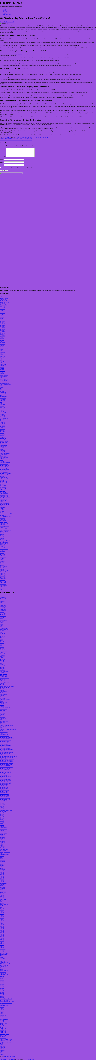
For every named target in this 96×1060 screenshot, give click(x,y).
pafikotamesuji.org (4, 465)
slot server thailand (4, 678)
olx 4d (1, 639)
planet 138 (2, 404)
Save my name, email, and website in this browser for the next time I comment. (20, 167)
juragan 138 (3, 412)
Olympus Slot (3, 305)
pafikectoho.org (3, 773)
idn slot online (3, 380)
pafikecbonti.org (4, 787)
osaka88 (2, 993)
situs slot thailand (4, 439)
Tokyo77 (2, 632)
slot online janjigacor (5, 453)
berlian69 (2, 808)
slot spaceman (3, 477)
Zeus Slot (2, 684)
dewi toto (2, 433)
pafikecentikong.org (4, 788)
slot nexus (2, 524)
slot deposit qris (3, 501)
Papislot (2, 419)
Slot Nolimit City (4, 721)
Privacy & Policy (7, 14)
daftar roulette (3, 396)
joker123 (2, 353)
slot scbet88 (3, 605)
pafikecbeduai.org (4, 786)
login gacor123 (38, 137)
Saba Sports (3, 726)
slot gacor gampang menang (6, 723)
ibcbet (1, 719)
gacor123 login (23, 137)
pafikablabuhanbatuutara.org (7, 749)
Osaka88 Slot (3, 569)
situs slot (2, 373)
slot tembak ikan (4, 385)
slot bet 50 (2, 356)
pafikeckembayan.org (5, 791)
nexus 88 (2, 661)
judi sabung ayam (4, 495)
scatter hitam (3, 492)
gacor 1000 (2, 434)
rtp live (1, 715)
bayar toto (2, 425)
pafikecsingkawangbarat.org (6, 757)
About (4, 10)
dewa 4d (2, 430)
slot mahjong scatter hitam (6, 810)
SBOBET (2, 648)
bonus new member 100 (5, 854)
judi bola (2, 391)
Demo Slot (2, 717)
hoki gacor (2, 437)
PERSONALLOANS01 (12, 3)
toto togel (2, 558)
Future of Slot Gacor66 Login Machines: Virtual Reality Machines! (16, 138)
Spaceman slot (3, 709)
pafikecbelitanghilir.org (5, 776)
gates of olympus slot (5, 497)
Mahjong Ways (3, 675)
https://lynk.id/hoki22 (5, 1000)
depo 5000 (2, 429)
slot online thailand (4, 503)
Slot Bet (2, 857)
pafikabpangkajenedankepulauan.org (8, 756)
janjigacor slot (3, 454)
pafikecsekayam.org (4, 796)
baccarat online (3, 442)
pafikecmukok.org (4, 794)
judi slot (2, 621)
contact (4, 13)
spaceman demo (4, 457)
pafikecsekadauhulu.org (5, 783)
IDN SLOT (3, 306)
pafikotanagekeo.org (5, 462)
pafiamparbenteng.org (5, 753)
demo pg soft (3, 456)
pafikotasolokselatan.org (5, 474)
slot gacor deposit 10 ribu (6, 1039)
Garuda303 (2, 371)
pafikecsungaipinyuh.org (6, 771)
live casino (2, 968)
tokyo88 (2, 950)
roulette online (3, 829)
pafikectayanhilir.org (5, 799)
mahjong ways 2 (4, 298)
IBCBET (2, 647)
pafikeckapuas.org (4, 790)
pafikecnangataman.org (5, 780)
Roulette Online (4, 628)
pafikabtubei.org (4, 744)
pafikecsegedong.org (5, 768)
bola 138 (2, 643)
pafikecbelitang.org (4, 775)
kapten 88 (2, 415)
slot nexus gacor (4, 493)
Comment (3, 156)
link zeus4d (2, 1036)
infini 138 (2, 407)
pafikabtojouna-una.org (5, 750)
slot (1, 377)
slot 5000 (2, 527)
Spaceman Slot (3, 679)
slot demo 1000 (3, 691)
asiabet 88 (2, 423)
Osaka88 (2, 567)
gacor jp (2, 435)
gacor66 (2, 484)
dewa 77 (2, 640)
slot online (2, 400)
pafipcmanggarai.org (5, 746)
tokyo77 (2, 730)
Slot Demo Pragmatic (5, 707)
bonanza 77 (2, 426)
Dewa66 (2, 317)
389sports (2, 554)
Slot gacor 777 (3, 674)
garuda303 (2, 321)
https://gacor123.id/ (4, 542)
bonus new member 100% (6, 514)
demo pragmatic (4, 379)
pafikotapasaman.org (5, 736)
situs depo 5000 (3, 578)
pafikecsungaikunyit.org (5, 772)
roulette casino (3, 394)
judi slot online (3, 566)
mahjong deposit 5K (5, 302)
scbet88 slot (3, 608)
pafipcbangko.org (4, 470)
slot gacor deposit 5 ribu (5, 1042)
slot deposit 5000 (4, 483)
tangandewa (3, 520)
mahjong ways (3, 522)
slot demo (2, 1044)
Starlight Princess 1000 (5, 516)
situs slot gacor (3, 620)
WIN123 (2, 908)
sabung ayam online (4, 682)
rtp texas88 (2, 614)
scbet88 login (3, 606)
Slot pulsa (2, 710)
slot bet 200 (2, 949)
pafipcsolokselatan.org (5, 473)
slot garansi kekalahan (5, 699)
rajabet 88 (2, 666)
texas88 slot (3, 616)
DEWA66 (2, 307)
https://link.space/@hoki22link (7, 1001)
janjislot (2, 361)
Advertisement (6, 12)
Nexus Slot (2, 655)
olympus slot (3, 959)
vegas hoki (2, 668)
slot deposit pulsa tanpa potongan (8, 729)
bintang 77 (2, 414)
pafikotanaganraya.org (5, 745)
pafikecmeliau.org (4, 792)
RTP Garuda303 (4, 418)
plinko (1, 1024)
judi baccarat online (4, 383)
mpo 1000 (2, 659)
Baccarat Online (4, 629)
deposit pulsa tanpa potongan (7, 686)
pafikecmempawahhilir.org (6, 764)
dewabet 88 (2, 431)
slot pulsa (2, 350)
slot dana (2, 345)
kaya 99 (2, 411)
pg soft (1, 802)
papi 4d (2, 663)
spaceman (2, 352)
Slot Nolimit (3, 692)
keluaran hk (3, 398)
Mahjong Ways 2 (4, 702)
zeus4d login (3, 1028)
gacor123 (17, 137)
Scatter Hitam (3, 891)
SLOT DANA (3, 651)
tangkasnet (2, 342)
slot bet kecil (3, 364)
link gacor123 (18, 54)
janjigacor (2, 551)
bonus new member (4, 504)
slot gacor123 (46, 137)
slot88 (1, 625)
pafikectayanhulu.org (5, 798)
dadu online (3, 955)
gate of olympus (4, 970)
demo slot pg (3, 848)
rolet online (2, 381)
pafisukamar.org (4, 464)
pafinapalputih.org (4, 741)
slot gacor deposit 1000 (5, 1040)
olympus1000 (3, 515)
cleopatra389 (11, 22)
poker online (3, 438)
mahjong (2, 969)
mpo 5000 (2, 660)
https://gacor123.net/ (5, 540)
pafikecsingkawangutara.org (6, 763)
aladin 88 (2, 408)
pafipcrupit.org (3, 468)
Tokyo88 (2, 703)
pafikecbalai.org (4, 784)
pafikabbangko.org (4, 469)
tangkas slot (3, 399)
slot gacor (2, 341)
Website (2, 165)
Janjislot (2, 449)
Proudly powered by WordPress (7, 1059)
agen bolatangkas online (5, 384)
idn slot (1, 346)
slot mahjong (3, 507)
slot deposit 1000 (4, 549)
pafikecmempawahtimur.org (6, 767)
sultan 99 (2, 410)
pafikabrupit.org (4, 466)
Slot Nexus (2, 672)
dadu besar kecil (4, 965)
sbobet (1, 349)
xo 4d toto (2, 670)
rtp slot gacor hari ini (5, 852)
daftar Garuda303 (4, 811)
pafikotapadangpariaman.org (7, 738)
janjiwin (2, 296)
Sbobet (1, 701)
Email (2, 162)
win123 (2, 509)
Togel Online (3, 630)
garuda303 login (4, 543)
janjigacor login (3, 883)
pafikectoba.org (3, 800)
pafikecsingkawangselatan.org (7, 759)
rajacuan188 (3, 667)
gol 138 (2, 641)
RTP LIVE (2, 649)
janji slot (2, 865)
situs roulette (3, 392)
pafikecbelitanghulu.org (5, 779)
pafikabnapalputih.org (5, 742)
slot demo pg (3, 450)
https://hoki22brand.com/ (6, 1005)
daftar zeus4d (3, 1038)
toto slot (2, 357)
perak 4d (2, 635)
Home (4, 9)
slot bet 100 (2, 489)
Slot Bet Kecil (3, 300)
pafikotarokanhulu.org (5, 740)
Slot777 (2, 688)
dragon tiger (3, 598)
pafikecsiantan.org (4, 769)
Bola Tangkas (3, 626)
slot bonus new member (5, 530)
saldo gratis (2, 958)
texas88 (2, 367)
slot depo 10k (3, 1015)
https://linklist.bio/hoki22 (6, 999)
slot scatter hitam (4, 962)
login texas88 (3, 613)
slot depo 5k (3, 299)
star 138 (2, 406)
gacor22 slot (3, 698)
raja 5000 (2, 664)
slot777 (1, 354)
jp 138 (1, 657)
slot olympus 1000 (4, 526)
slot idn (1, 387)
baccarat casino (3, 481)
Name (2, 159)
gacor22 (2, 812)
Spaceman (2, 303)
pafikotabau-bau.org (5, 755)
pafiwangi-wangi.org (5, 748)
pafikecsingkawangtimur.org (6, 761)
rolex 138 (2, 637)
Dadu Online (3, 804)
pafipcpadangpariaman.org (6, 737)
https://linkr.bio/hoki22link (6, 1003)
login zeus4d (3, 487)
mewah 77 (2, 636)
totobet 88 (2, 633)
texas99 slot (3, 452)
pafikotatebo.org (4, 472)
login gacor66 (3, 485)
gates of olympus (4, 849)
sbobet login (3, 597)
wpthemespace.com (29, 1059)
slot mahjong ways (4, 1034)
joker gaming (3, 850)
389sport (2, 901)
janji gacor (2, 858)
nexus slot (2, 344)
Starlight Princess (4, 1019)
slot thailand (3, 446)
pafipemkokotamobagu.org (6, 752)
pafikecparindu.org (4, 795)
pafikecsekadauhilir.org (5, 781)
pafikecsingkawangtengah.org (7, 760)
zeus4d (1, 460)
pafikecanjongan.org (5, 765)
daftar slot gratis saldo (5, 963)
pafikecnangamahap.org (5, 777)
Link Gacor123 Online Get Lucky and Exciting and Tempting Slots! (16, 140)
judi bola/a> (3, 588)
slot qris (2, 683)
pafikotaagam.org (4, 734)
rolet (1, 388)
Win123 (2, 893)
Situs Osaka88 (3, 581)
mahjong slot (3, 363)
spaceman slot (3, 376)
